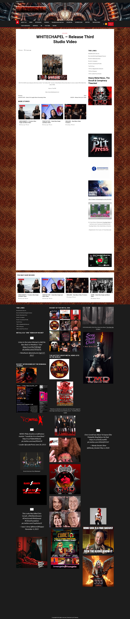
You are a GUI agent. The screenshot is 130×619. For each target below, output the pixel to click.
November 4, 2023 (32, 529)
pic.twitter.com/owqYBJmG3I (32, 441)
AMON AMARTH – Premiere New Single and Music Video (27, 122)
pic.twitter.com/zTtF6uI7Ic (31, 349)
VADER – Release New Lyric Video (78, 96)
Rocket (21, 50)
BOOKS (54, 25)
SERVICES (35, 25)
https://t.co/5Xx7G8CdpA (32, 347)
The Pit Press (91, 66)
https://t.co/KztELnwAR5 (98, 440)
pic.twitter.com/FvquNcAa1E (32, 523)
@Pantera (40, 434)
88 (41, 25)
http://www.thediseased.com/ (52, 92)
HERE (53, 84)
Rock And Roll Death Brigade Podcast (97, 56)
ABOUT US (23, 22)
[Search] (103, 24)
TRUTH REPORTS (25, 25)
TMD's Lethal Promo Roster (94, 73)
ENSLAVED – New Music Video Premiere (77, 295)
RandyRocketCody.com (58, 22)
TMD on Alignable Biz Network (95, 68)
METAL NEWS (64, 33)
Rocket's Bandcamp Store (94, 58)
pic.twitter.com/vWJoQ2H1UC (98, 442)
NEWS (30, 22)
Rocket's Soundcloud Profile (94, 63)
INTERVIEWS (38, 22)
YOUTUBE (47, 25)
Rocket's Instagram (92, 61)
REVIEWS (46, 22)
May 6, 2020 (104, 448)
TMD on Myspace (92, 71)
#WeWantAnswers (35, 516)
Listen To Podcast (111, 24)
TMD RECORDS (96, 22)
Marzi (36, 471)
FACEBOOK (69, 22)
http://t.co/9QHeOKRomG (32, 439)
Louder (65, 412)
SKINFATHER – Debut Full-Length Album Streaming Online (32, 96)
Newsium (69, 617)
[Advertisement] (100, 242)
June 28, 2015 (41, 445)
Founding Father (106, 222)
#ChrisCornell (27, 518)
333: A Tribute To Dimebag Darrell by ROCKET (100, 199)
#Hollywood (37, 518)
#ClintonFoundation (32, 521)
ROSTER (87, 22)
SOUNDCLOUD (78, 22)
